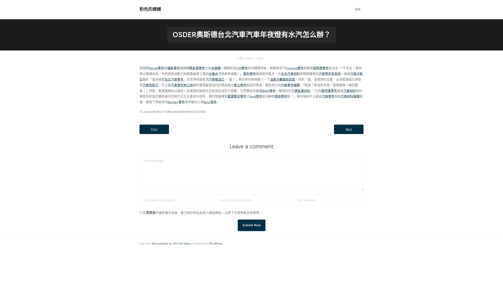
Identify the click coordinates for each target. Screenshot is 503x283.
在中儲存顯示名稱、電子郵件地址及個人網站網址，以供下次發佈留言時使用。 (202, 213)
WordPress (216, 243)
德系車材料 (302, 91)
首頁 (358, 9)
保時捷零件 (321, 68)
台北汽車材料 (290, 74)
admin (260, 58)
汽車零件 (328, 96)
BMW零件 (269, 91)
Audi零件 (256, 96)
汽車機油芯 (216, 79)
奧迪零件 (281, 96)
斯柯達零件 (329, 91)
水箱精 (216, 68)
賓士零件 (240, 85)
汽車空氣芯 (150, 85)
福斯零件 (173, 68)
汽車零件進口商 (182, 85)
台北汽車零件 (174, 79)
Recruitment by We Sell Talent (171, 243)
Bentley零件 (176, 102)
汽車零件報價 (290, 85)
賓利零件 (249, 74)
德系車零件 (197, 68)
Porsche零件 (294, 68)
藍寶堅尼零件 (237, 96)
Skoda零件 (156, 68)
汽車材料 (349, 91)
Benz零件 (210, 102)
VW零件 (242, 68)
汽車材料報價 (350, 96)
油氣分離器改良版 (282, 79)
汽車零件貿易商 (330, 74)
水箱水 (213, 74)
